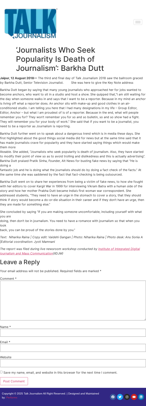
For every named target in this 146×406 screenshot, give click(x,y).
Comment (8, 278)
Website (5, 357)
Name (5, 326)
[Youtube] (134, 397)
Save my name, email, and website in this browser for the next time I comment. (60, 372)
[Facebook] (113, 397)
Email (5, 342)
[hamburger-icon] (138, 22)
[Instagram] (127, 397)
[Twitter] (120, 397)
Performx (11, 397)
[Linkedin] (141, 397)
